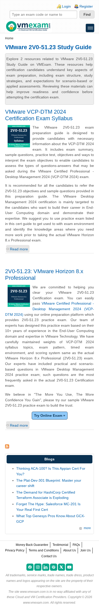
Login (66, 6)
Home (9, 38)
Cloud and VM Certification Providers (40, 597)
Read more (19, 249)
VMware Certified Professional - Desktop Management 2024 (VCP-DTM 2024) (49, 308)
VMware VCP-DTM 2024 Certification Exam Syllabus (39, 115)
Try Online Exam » (49, 415)
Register (86, 6)
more (87, 528)
